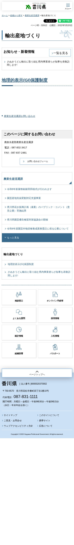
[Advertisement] (37, 482)
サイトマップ (10, 415)
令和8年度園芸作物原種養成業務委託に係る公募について (38, 228)
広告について (45, 426)
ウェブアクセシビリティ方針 (18, 426)
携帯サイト (44, 420)
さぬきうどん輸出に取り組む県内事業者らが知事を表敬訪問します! (39, 274)
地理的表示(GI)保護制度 (25, 80)
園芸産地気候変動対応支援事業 (24, 198)
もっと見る (13, 237)
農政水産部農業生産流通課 (18, 142)
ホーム (5, 15)
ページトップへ (37, 374)
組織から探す (16, 15)
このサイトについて (49, 415)
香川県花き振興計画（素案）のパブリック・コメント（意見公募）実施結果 (38, 209)
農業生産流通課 (32, 15)
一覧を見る (60, 53)
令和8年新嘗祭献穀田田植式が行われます (29, 189)
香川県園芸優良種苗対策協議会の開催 (27, 219)
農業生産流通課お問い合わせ (19, 116)
